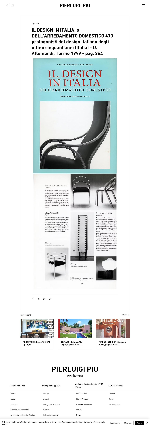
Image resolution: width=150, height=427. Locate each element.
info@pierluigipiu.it (51, 385)
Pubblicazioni (81, 393)
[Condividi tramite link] (50, 299)
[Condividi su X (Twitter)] (38, 299)
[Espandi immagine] (75, 116)
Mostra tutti (126, 314)
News (78, 415)
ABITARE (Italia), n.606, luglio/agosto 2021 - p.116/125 (72, 343)
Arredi (46, 399)
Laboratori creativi (50, 415)
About (13, 399)
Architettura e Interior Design (23, 415)
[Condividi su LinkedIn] (44, 299)
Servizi (79, 409)
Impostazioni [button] (115, 423)
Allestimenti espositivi (20, 409)
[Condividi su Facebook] (33, 299)
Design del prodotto (51, 404)
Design (46, 393)
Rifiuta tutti (127, 423)
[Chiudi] (147, 423)
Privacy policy (114, 404)
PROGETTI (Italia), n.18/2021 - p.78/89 (36, 343)
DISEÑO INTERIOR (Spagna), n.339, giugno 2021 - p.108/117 (112, 343)
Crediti (111, 399)
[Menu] (144, 5)
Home (13, 393)
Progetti (14, 404)
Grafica (46, 409)
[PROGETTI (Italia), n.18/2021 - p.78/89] (37, 328)
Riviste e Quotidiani (84, 404)
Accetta (139, 423)
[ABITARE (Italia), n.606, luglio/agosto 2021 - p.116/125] (75, 328)
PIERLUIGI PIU (75, 5)
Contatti (112, 393)
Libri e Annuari (82, 399)
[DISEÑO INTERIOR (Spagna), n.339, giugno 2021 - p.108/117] (113, 328)
